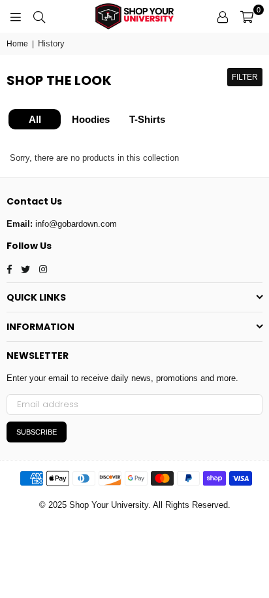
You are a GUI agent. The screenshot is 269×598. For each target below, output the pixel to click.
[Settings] (222, 16)
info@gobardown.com (76, 224)
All (35, 119)
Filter (245, 77)
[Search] (39, 16)
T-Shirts (147, 119)
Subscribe (36, 432)
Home (17, 43)
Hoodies (91, 119)
